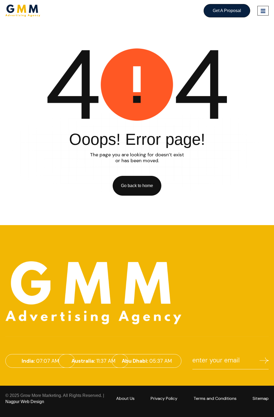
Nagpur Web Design (24, 401)
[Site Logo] (22, 10)
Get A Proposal (227, 10)
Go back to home (137, 185)
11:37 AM (93, 361)
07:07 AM (40, 361)
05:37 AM (147, 361)
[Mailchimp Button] (264, 361)
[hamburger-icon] (263, 11)
